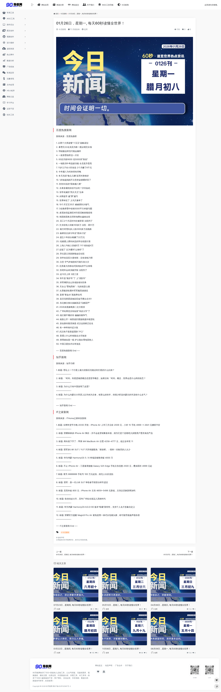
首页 (57, 14)
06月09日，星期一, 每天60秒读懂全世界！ (170, 648)
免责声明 (108, 665)
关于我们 (128, 665)
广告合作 (118, 665)
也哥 (86, 29)
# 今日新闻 (65, 532)
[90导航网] (43, 667)
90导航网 (49, 686)
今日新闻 (63, 14)
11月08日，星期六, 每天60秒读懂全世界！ (121, 648)
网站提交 (98, 665)
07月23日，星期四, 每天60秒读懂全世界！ (73, 605)
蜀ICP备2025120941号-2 (62, 686)
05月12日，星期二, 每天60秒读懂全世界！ (121, 605)
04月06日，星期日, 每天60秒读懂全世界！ (170, 605)
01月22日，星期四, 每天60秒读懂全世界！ (73, 648)
